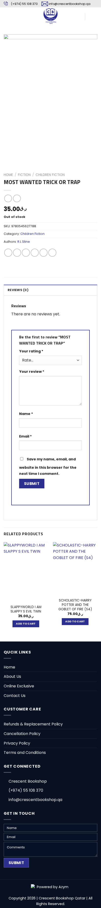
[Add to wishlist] (11, 41)
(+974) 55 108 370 (24, 4)
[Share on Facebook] (17, 253)
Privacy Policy (17, 743)
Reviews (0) (18, 290)
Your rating (31, 351)
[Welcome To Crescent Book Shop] (50, 16)
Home (8, 175)
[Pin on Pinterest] (43, 253)
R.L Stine (23, 242)
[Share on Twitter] (26, 253)
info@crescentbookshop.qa (69, 4)
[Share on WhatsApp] (8, 253)
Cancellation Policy (22, 733)
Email (25, 436)
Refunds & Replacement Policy (33, 724)
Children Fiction (50, 175)
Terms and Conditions (25, 752)
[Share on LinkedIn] (52, 253)
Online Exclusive (19, 686)
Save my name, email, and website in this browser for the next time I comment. (47, 466)
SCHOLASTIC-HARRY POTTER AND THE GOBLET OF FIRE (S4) (75, 604)
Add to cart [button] (26, 624)
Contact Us (14, 695)
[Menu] (7, 16)
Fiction (24, 175)
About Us (12, 676)
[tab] (50, 290)
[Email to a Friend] (35, 253)
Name (26, 413)
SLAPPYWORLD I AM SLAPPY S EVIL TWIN (26, 609)
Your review (31, 371)
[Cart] (90, 16)
